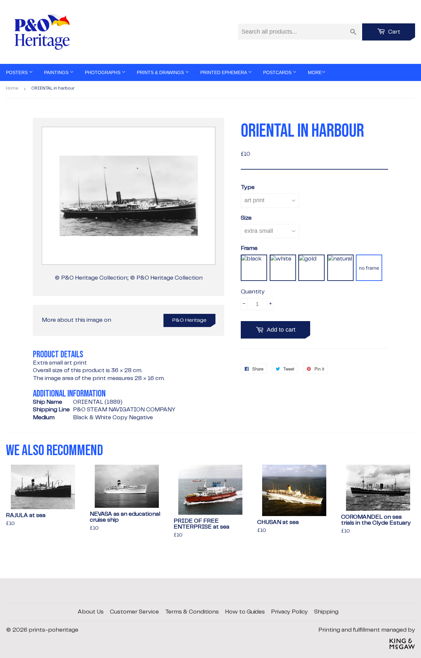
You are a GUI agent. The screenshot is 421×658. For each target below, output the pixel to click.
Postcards (278, 72)
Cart (393, 32)
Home (12, 88)
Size (246, 218)
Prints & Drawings (161, 72)
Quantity (253, 292)
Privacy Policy (289, 612)
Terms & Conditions (192, 612)
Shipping (326, 612)
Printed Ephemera (224, 72)
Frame (249, 248)
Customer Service (134, 612)
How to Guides (245, 612)
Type (248, 187)
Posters (17, 72)
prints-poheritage (53, 630)
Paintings (57, 72)
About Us (91, 612)
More (315, 72)
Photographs (103, 72)
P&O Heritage (189, 320)
